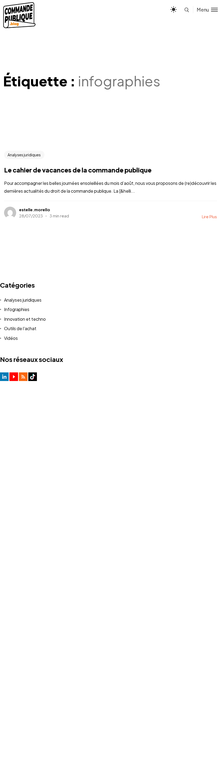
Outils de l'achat (20, 328)
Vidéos (11, 338)
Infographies (16, 309)
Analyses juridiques (24, 154)
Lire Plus (209, 216)
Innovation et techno (25, 319)
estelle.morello (34, 209)
